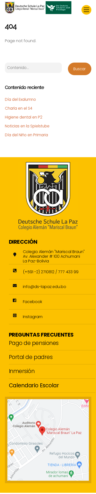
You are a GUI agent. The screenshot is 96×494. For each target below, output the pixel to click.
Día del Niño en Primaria (26, 134)
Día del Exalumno (20, 99)
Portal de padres (31, 357)
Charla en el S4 (18, 108)
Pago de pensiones (34, 343)
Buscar (79, 68)
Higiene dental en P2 (23, 117)
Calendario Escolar (34, 385)
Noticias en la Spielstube (27, 126)
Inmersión (22, 371)
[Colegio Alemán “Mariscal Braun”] (38, 12)
